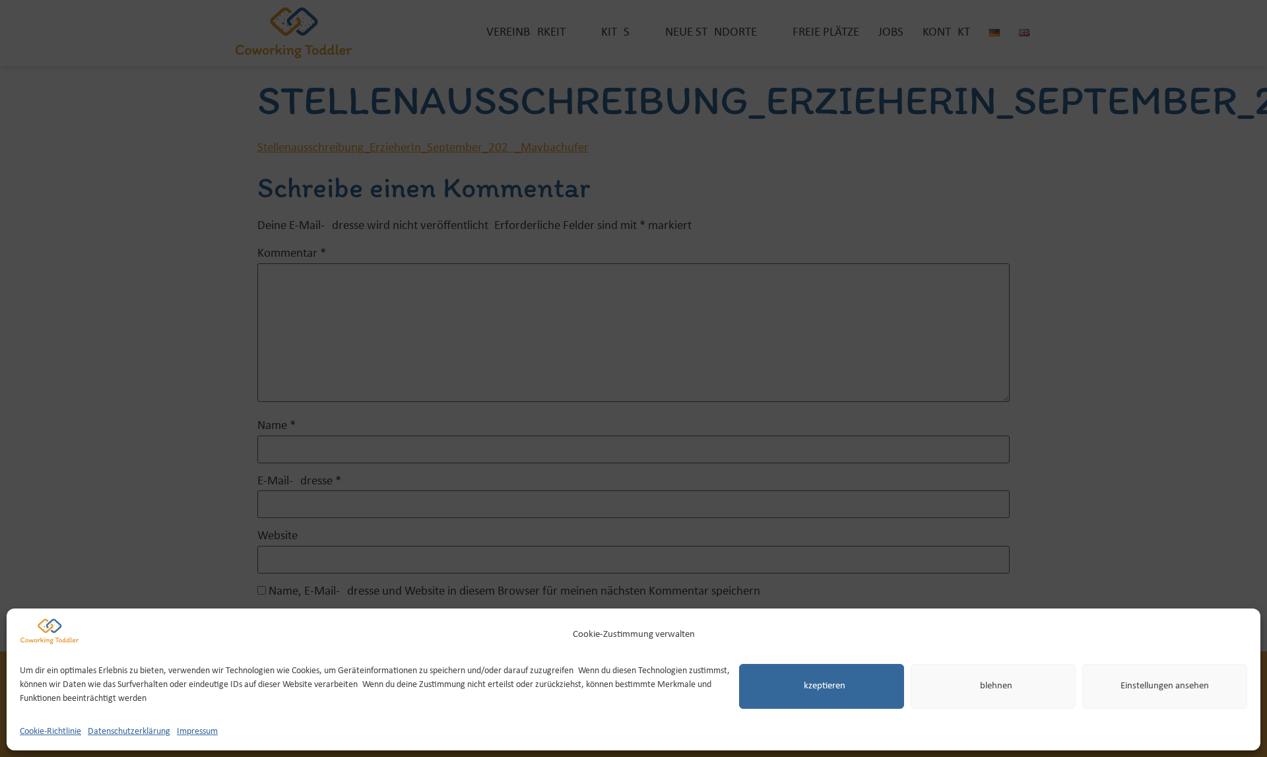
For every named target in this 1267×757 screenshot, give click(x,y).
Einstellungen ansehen (1165, 686)
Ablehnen (993, 686)
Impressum (197, 731)
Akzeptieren (821, 686)
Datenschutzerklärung (129, 731)
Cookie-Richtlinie (50, 731)
